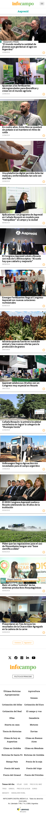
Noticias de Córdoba (34, 755)
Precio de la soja (34, 761)
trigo (4, 789)
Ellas (12, 718)
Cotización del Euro (34, 704)
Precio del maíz (12, 768)
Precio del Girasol (12, 775)
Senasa (34, 698)
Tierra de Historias (12, 731)
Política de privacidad (23, 676)
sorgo (34, 789)
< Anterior (17, 643)
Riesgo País (12, 761)
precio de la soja (23, 789)
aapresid (23, 11)
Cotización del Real (12, 711)
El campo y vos (34, 711)
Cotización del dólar (12, 704)
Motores (34, 724)
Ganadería (34, 718)
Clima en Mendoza (34, 748)
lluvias (34, 731)
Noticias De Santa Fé (12, 755)
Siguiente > (28, 643)
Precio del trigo (34, 768)
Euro (26, 784)
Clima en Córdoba (12, 748)
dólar (19, 784)
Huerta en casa (12, 724)
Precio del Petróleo (34, 775)
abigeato (5, 793)
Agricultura (34, 691)
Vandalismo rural (18, 793)
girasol (12, 789)
